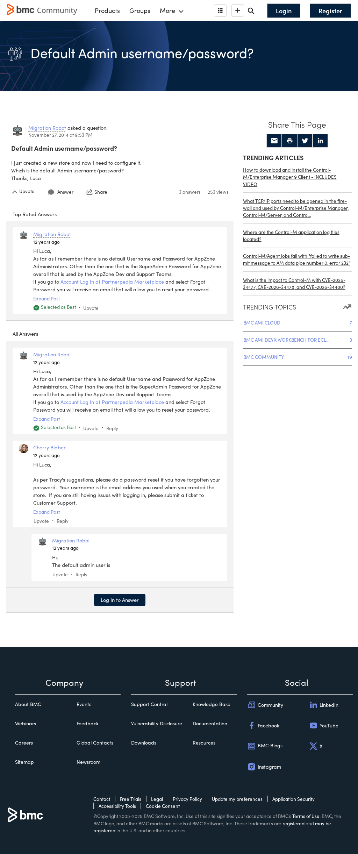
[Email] (274, 141)
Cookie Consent (163, 806)
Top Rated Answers (35, 214)
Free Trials (130, 799)
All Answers (25, 333)
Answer (65, 191)
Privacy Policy (187, 799)
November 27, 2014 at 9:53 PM (60, 134)
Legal (157, 799)
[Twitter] (305, 141)
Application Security (293, 799)
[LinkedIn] (320, 141)
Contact (101, 799)
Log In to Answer (120, 599)
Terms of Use (306, 816)
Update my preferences (237, 799)
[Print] (289, 141)
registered (293, 823)
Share (100, 192)
